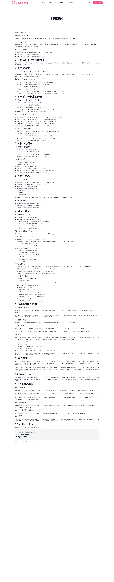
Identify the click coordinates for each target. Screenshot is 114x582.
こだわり (61, 2)
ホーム (43, 2)
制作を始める (98, 2)
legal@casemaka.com (37, 441)
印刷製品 (51, 2)
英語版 (67, 38)
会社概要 (71, 2)
